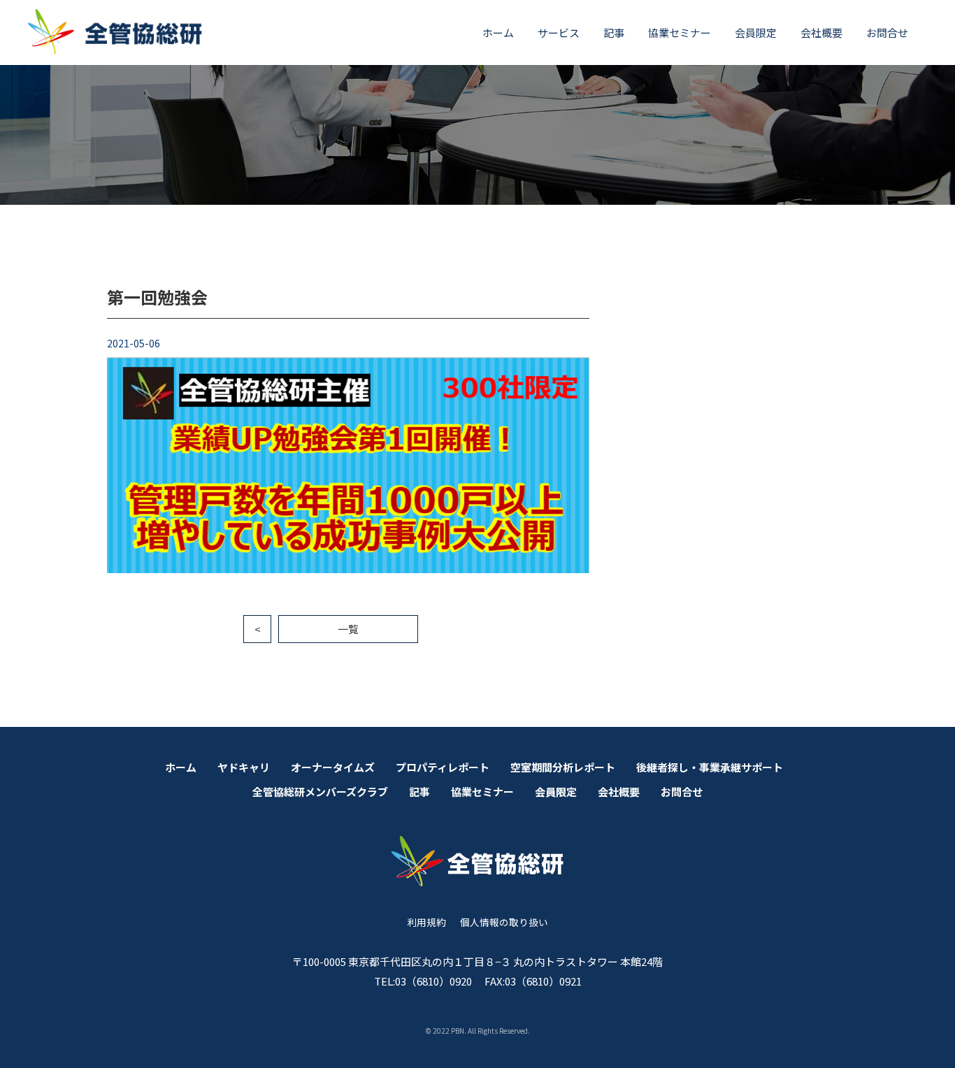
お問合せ (887, 32)
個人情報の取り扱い (504, 922)
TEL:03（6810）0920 (423, 981)
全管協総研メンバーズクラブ (320, 791)
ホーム (498, 32)
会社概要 (821, 32)
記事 (613, 32)
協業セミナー (679, 32)
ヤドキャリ (243, 767)
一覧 (348, 628)
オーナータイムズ (333, 767)
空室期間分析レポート (562, 767)
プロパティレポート (442, 767)
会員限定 (756, 32)
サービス (559, 32)
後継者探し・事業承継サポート (709, 767)
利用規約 (426, 922)
